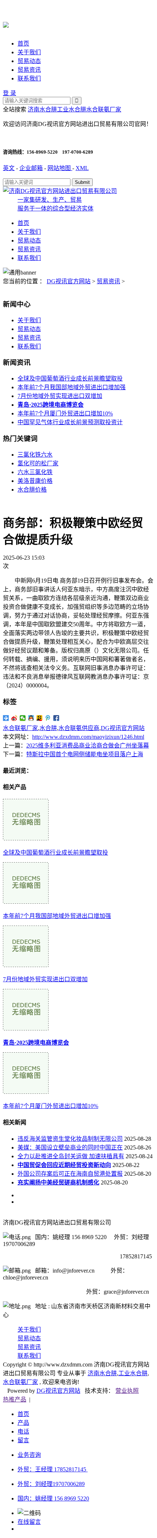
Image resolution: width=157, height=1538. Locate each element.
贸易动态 (29, 61)
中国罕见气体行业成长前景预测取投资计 (70, 422)
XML (82, 168)
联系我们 (29, 78)
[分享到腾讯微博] (48, 718)
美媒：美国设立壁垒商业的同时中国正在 (70, 1147)
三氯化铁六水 (35, 454)
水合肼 (48, 728)
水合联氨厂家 (103, 109)
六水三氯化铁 (35, 472)
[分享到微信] (23, 718)
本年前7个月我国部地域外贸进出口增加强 (72, 387)
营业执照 (127, 1391)
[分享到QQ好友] (31, 718)
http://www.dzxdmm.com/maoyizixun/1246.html (88, 737)
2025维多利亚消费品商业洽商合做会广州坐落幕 (87, 745)
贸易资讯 (29, 70)
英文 (9, 168)
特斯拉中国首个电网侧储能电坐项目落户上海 (84, 754)
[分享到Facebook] (56, 718)
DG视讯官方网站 (69, 281)
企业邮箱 (31, 168)
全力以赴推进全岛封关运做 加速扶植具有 (71, 1156)
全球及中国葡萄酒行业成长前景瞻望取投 (70, 378)
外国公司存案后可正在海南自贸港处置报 (70, 1174)
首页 (23, 43)
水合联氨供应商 (78, 728)
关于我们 (29, 52)
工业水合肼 (71, 109)
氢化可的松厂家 (38, 463)
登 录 (9, 93)
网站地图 (59, 168)
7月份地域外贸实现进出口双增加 (60, 396)
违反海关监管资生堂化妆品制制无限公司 (70, 1139)
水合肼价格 (32, 489)
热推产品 (14, 1399)
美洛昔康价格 (35, 481)
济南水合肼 (42, 109)
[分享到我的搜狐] (40, 718)
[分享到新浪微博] (14, 718)
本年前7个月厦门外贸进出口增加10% (65, 413)
